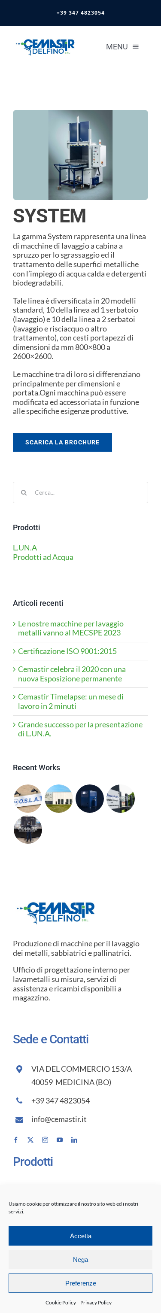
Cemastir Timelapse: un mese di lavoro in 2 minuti (71, 701)
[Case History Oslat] (28, 798)
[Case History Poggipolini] (58, 798)
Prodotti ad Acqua (43, 557)
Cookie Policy (61, 1302)
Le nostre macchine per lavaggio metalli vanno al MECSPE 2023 (71, 628)
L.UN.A (25, 547)
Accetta (80, 1236)
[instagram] (45, 1140)
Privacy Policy (96, 1302)
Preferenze (80, 1283)
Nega (80, 1259)
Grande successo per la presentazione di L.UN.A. (80, 729)
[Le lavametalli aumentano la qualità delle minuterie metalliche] (120, 798)
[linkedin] (74, 1140)
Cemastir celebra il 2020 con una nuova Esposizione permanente (72, 673)
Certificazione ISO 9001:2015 (67, 651)
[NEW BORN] (89, 798)
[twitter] (30, 1140)
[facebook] (16, 1140)
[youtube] (60, 1140)
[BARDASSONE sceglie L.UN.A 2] (28, 829)
